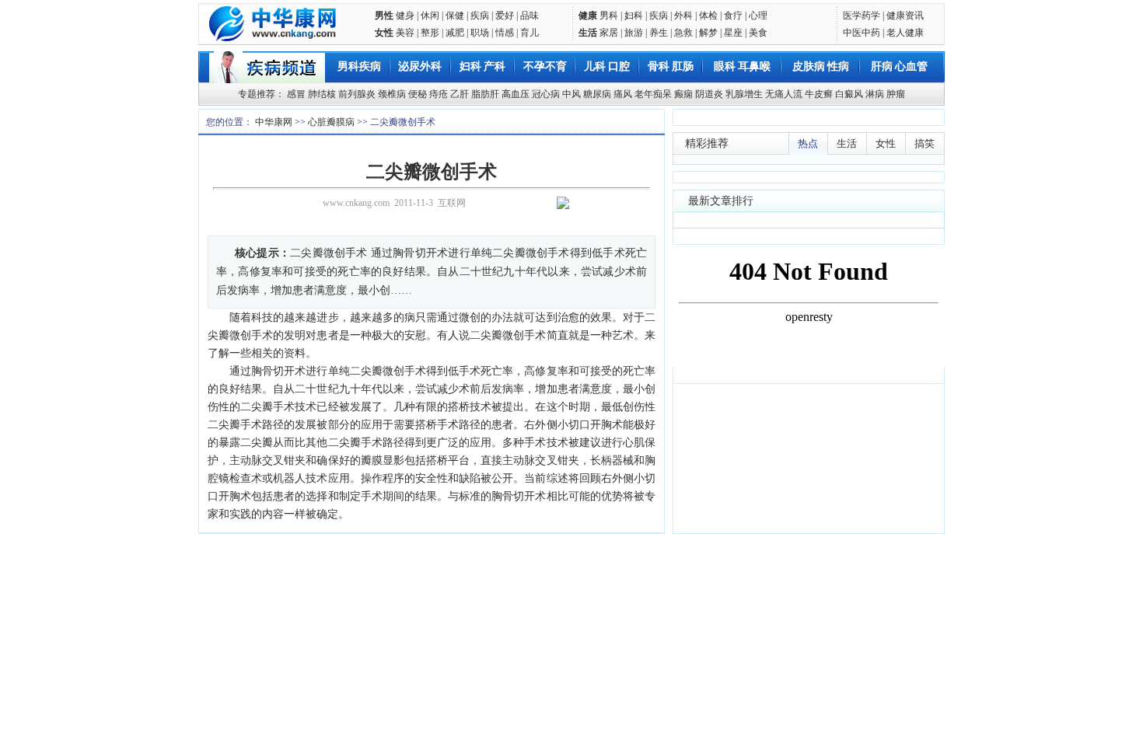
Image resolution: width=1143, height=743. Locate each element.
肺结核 (322, 94)
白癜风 (849, 94)
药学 (871, 15)
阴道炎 (709, 94)
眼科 (725, 66)
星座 (733, 32)
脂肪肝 (485, 94)
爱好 (504, 15)
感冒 (296, 94)
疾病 (479, 15)
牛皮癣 (819, 94)
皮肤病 (808, 66)
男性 (384, 15)
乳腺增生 (744, 94)
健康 (587, 15)
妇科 (633, 15)
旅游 (633, 32)
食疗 (733, 15)
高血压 (516, 94)
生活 (587, 32)
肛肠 (683, 66)
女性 (384, 32)
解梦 (708, 32)
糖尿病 (597, 94)
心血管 (911, 66)
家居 (608, 32)
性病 (838, 66)
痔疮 (438, 94)
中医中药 (861, 32)
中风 (571, 94)
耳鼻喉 (754, 66)
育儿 (529, 32)
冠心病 (546, 94)
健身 (405, 15)
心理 (758, 15)
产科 (494, 66)
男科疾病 (359, 66)
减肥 (455, 32)
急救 (683, 32)
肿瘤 (895, 94)
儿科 (595, 66)
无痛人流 (783, 94)
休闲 (430, 15)
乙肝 (459, 94)
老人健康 (905, 32)
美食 (758, 32)
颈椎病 (392, 94)
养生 (658, 32)
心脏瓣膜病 (331, 122)
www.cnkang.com (356, 202)
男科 (608, 15)
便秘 (417, 94)
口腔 (619, 66)
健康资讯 (905, 15)
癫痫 (683, 94)
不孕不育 (545, 66)
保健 (455, 15)
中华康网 (273, 122)
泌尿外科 (420, 66)
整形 (430, 32)
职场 (479, 32)
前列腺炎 (357, 94)
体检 (708, 15)
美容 (405, 32)
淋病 (874, 94)
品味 (529, 15)
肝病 (882, 66)
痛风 (622, 94)
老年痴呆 (653, 94)
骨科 (658, 66)
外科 (683, 15)
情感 (504, 32)
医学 (852, 15)
